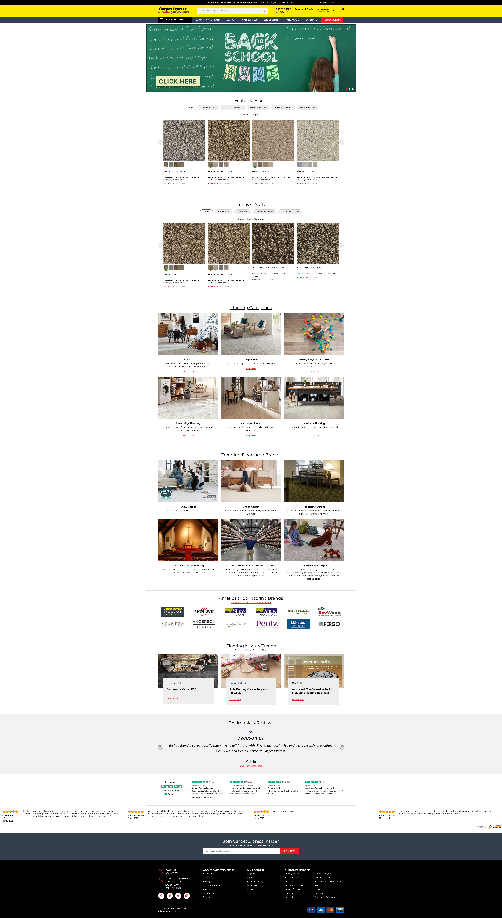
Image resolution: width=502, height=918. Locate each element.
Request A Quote (324, 874)
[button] (326, 10)
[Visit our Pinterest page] (161, 896)
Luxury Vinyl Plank (208, 20)
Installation (290, 897)
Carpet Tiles (250, 20)
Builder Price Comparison (328, 881)
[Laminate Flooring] (314, 397)
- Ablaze (170, 274)
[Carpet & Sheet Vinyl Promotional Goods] (251, 540)
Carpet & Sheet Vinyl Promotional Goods (251, 566)
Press (318, 885)
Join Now (289, 851)
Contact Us (209, 878)
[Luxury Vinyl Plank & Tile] (314, 334)
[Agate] (210, 164)
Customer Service (297, 870)
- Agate (220, 171)
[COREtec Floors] (298, 624)
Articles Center (322, 878)
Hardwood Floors (258, 107)
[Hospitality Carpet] (314, 481)
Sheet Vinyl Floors (283, 107)
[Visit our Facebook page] (170, 896)
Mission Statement (213, 885)
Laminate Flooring (264, 212)
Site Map (319, 893)
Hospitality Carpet (314, 507)
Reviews (207, 897)
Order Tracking (255, 881)
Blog (317, 889)
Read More (172, 698)
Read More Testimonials (251, 766)
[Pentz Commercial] (266, 624)
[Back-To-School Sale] (251, 57)
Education (208, 893)
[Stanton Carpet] (172, 624)
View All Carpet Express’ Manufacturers (251, 603)
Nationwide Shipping (263, 2)
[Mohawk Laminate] (329, 611)
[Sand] (270, 164)
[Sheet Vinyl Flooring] (188, 397)
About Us (208, 874)
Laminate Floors (307, 107)
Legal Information (294, 889)
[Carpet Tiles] (251, 334)
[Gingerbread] (315, 164)
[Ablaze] (166, 164)
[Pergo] (329, 624)
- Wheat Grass (307, 171)
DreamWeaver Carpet (313, 566)
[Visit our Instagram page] (187, 896)
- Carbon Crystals (174, 171)
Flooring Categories (251, 308)
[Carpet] (188, 334)
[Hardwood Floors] (251, 397)
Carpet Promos (209, 107)
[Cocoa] (260, 164)
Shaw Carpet (188, 507)
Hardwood (292, 20)
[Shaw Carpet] (188, 481)
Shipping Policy (293, 878)
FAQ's (250, 889)
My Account (255, 870)
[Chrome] (221, 164)
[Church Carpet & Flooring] (188, 540)
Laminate (311, 20)
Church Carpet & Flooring (188, 566)
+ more (187, 164)
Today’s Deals (332, 20)
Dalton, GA (286, 2)
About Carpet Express (218, 870)
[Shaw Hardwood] (266, 611)
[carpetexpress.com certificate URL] (489, 826)
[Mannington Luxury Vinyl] (298, 611)
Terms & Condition (294, 885)
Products (208, 889)
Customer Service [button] (328, 2)
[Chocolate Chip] (181, 164)
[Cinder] (226, 164)
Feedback (290, 893)
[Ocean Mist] (304, 164)
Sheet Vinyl (271, 20)
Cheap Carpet (251, 507)
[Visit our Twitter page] (178, 896)
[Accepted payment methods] (325, 909)
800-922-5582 (172, 873)
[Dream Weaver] (235, 624)
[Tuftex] (204, 624)
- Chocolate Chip (268, 268)
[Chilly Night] (309, 164)
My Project (252, 885)
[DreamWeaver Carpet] (314, 540)
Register (251, 874)
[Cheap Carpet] (251, 481)
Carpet (231, 20)
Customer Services (325, 897)
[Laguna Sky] (299, 164)
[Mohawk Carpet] (204, 611)
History (206, 881)
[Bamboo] (265, 164)
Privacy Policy (292, 874)
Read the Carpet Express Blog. (251, 650)
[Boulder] (176, 164)
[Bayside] (171, 164)
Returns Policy (292, 881)
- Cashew (260, 171)
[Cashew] (255, 164)
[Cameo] (215, 164)
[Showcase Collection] (172, 611)
